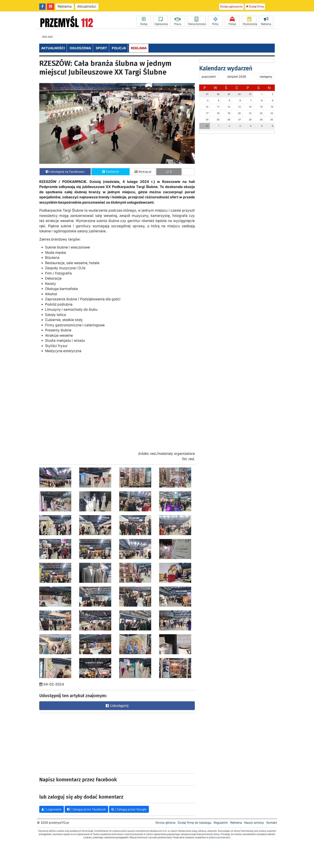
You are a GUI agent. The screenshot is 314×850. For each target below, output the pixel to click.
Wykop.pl (144, 171)
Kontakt (271, 822)
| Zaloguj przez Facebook (88, 809)
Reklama (65, 6)
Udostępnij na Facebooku (66, 171)
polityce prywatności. (220, 837)
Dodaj (143, 23)
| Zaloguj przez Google (130, 809)
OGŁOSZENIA (80, 48)
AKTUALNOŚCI (53, 48)
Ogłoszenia (161, 23)
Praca (177, 23)
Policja (232, 23)
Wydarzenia (249, 23)
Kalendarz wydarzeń (225, 68)
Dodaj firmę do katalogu (194, 822)
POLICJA (119, 48)
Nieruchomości (197, 23)
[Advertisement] (77, 742)
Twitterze (112, 171)
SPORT (101, 48)
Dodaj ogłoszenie (231, 6)
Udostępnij (118, 705)
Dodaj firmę (256, 6)
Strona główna (165, 822)
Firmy (215, 23)
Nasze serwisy (254, 822)
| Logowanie (52, 809)
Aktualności (86, 6)
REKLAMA (139, 48)
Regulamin (221, 822)
